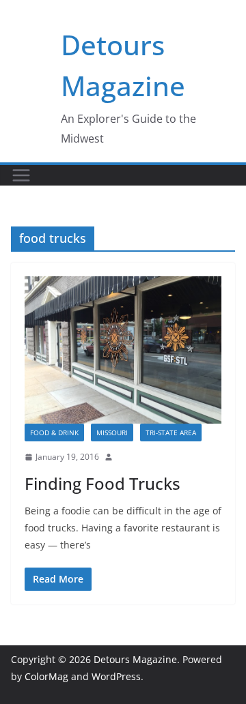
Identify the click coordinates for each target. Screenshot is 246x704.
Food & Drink (54, 432)
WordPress (116, 676)
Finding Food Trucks (102, 483)
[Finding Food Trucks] (123, 350)
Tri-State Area (171, 432)
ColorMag (46, 676)
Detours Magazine (135, 659)
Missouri (112, 432)
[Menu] (21, 175)
